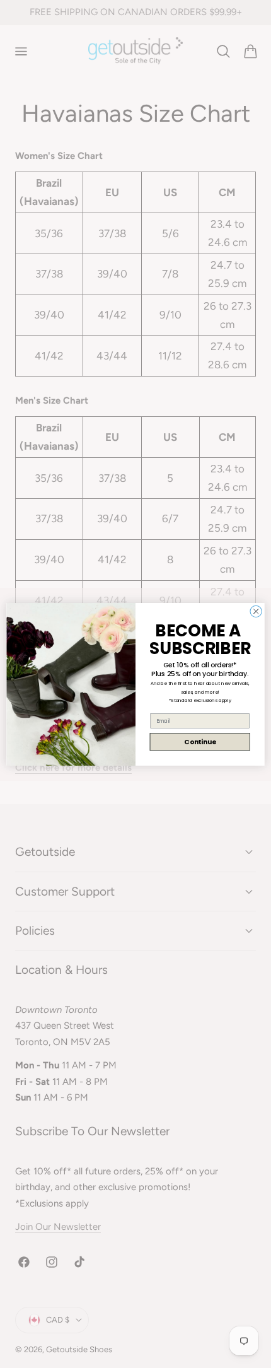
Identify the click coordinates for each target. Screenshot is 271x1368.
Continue (200, 741)
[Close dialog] (256, 611)
